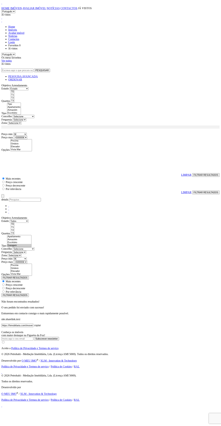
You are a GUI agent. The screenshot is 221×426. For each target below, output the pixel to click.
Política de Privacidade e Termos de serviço (35, 348)
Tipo (3, 113)
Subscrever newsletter (46, 338)
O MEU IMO (29, 360)
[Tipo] (14, 104)
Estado (5, 88)
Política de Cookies (61, 366)
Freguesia (6, 119)
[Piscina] (21, 140)
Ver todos (6, 60)
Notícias (53, 8)
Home (5, 8)
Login (11, 42)
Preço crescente (14, 182)
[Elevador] (21, 146)
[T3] (12, 100)
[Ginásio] (21, 143)
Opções (5, 149)
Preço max (7, 137)
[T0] (12, 91)
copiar (37, 325)
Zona (4, 122)
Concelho (6, 116)
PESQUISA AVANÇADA (23, 76)
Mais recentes (13, 178)
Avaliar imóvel (34, 8)
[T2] (12, 97)
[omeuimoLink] (1, 372)
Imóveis (16, 8)
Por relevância (13, 189)
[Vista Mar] (21, 149)
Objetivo (6, 85)
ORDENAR (15, 79)
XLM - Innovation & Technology (58, 360)
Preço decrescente (15, 185)
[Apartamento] (14, 107)
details (5, 199)
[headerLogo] (1, 2)
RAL (77, 366)
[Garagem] (19, 245)
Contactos (68, 8)
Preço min (6, 134)
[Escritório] (14, 113)
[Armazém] (14, 110)
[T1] (12, 94)
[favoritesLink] (1, 17)
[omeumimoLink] (1, 405)
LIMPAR (186, 174)
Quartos (5, 100)
